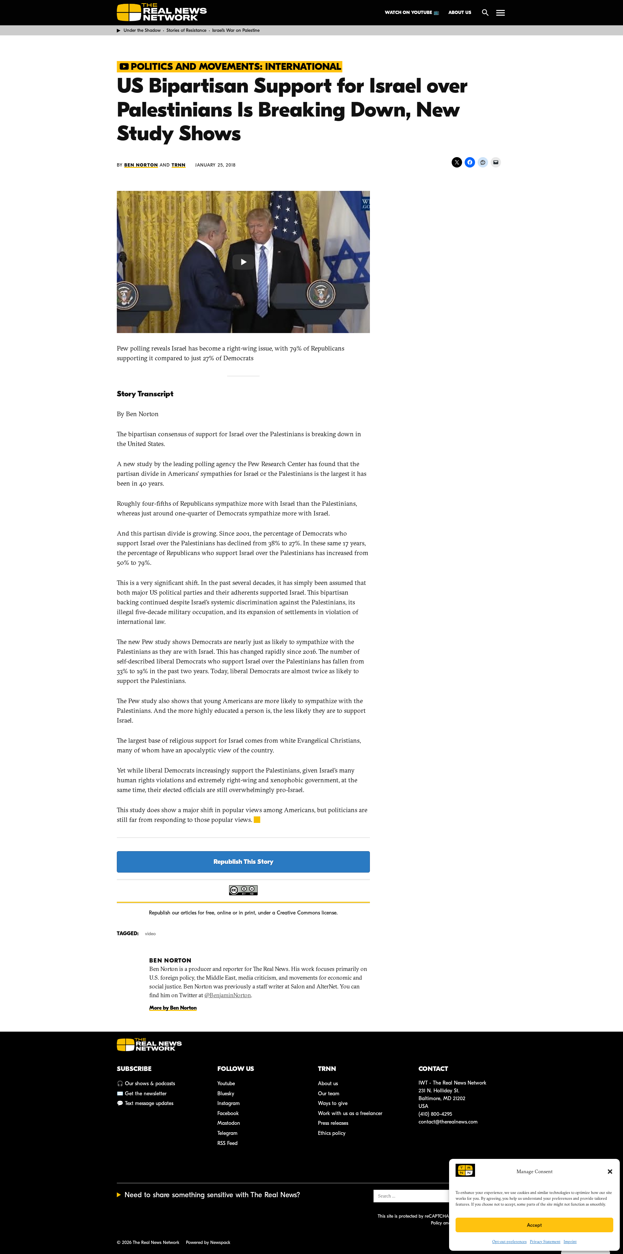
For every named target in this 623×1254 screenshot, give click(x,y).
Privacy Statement (545, 1241)
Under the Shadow (142, 30)
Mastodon (228, 1123)
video (150, 934)
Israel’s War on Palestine (236, 30)
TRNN (179, 165)
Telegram (227, 1133)
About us (459, 12)
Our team (328, 1094)
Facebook (228, 1113)
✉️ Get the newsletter (141, 1094)
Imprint (570, 1241)
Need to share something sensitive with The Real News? (212, 1195)
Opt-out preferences (509, 1241)
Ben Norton (141, 165)
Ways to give (333, 1103)
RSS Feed (227, 1143)
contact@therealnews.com (448, 1122)
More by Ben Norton (173, 1008)
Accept (534, 1225)
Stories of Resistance (186, 30)
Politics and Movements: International (236, 66)
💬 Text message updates (145, 1103)
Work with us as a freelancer (350, 1113)
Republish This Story (244, 861)
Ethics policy (332, 1133)
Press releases (333, 1123)
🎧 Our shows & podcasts (146, 1083)
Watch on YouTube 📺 (412, 12)
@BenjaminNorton (227, 995)
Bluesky (225, 1094)
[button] (610, 1171)
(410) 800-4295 (435, 1114)
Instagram (228, 1103)
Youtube (226, 1083)
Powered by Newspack (208, 1242)
